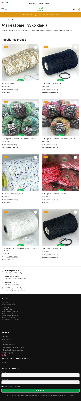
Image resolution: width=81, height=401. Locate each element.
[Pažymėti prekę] (35, 47)
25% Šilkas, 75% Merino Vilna (52, 249)
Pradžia (4, 20)
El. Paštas (4, 379)
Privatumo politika (7, 344)
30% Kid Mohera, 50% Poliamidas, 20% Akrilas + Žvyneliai (19, 250)
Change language (7, 353)
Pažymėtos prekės (7, 342)
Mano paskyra (6, 339)
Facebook (4, 362)
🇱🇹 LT (8, 2)
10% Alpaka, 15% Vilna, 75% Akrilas (55, 194)
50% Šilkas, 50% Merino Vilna (52, 84)
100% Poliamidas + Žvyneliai (12, 194)
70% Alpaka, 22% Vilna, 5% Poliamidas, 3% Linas (19, 139)
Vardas (3, 372)
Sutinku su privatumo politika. (12, 386)
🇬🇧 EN (3, 355)
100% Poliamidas (8, 84)
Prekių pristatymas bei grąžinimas (12, 347)
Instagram (5, 365)
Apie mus (4, 336)
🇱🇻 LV (4, 2)
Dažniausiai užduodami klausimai (12, 350)
